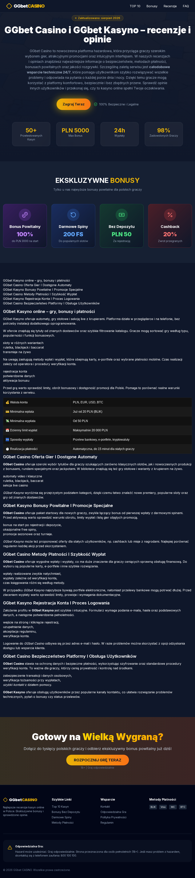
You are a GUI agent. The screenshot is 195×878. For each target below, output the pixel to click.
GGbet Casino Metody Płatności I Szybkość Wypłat (40, 294)
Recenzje (170, 6)
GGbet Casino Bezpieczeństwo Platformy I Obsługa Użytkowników (51, 303)
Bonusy (151, 6)
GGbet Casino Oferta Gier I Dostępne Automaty (37, 285)
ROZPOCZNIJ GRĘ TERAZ (97, 760)
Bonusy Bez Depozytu (66, 812)
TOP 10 (135, 6)
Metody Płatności (63, 822)
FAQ (186, 6)
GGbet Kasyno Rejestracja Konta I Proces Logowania (41, 299)
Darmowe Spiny (62, 817)
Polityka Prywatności (113, 817)
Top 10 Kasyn (60, 806)
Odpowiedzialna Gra (113, 812)
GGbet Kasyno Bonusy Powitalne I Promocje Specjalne (43, 289)
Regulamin (107, 822)
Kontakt (105, 806)
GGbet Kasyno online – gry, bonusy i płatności (36, 280)
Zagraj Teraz (74, 104)
